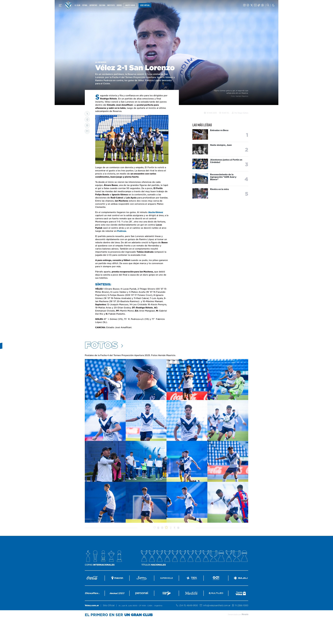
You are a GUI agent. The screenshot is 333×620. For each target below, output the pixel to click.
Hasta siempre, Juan (221, 145)
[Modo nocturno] (273, 5)
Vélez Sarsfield (68, 5)
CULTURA (102, 5)
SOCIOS (119, 5)
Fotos (102, 345)
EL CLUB (77, 5)
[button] (87, 113)
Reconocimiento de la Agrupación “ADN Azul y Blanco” (223, 177)
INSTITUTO (111, 5)
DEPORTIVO (93, 5)
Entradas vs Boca (219, 130)
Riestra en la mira (219, 189)
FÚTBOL (84, 5)
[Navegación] (60, 5)
